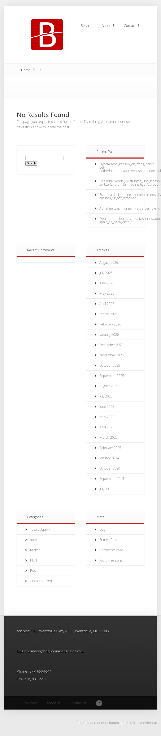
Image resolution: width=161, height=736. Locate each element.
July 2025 (106, 396)
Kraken (35, 550)
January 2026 (109, 334)
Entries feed (108, 539)
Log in (103, 529)
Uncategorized (41, 581)
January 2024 (109, 458)
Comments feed (111, 550)
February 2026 (110, 324)
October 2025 (109, 365)
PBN (33, 560)
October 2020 (109, 468)
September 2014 (111, 478)
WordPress (148, 723)
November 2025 (111, 355)
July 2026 (106, 272)
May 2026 (106, 293)
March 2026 (108, 314)
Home (25, 70)
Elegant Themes (107, 723)
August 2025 (108, 386)
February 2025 (110, 447)
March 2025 (108, 437)
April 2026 (106, 303)
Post (33, 570)
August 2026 (108, 262)
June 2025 (106, 406)
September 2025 (111, 375)
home (34, 539)
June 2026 (106, 283)
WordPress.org (110, 560)
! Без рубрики (40, 529)
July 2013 (106, 489)
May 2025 (106, 417)
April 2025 (106, 427)
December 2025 (111, 344)
